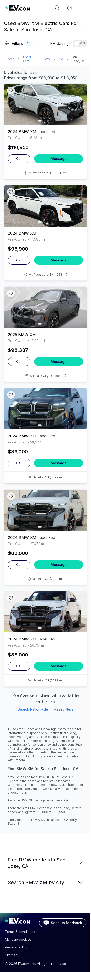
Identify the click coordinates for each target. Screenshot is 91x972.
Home (10, 59)
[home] (29, 7)
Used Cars (27, 59)
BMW (46, 59)
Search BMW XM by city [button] (36, 882)
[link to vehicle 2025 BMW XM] (45, 307)
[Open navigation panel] (82, 8)
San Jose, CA (78, 59)
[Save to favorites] (11, 90)
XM (60, 59)
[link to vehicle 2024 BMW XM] (45, 104)
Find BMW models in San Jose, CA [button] (36, 863)
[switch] (80, 43)
